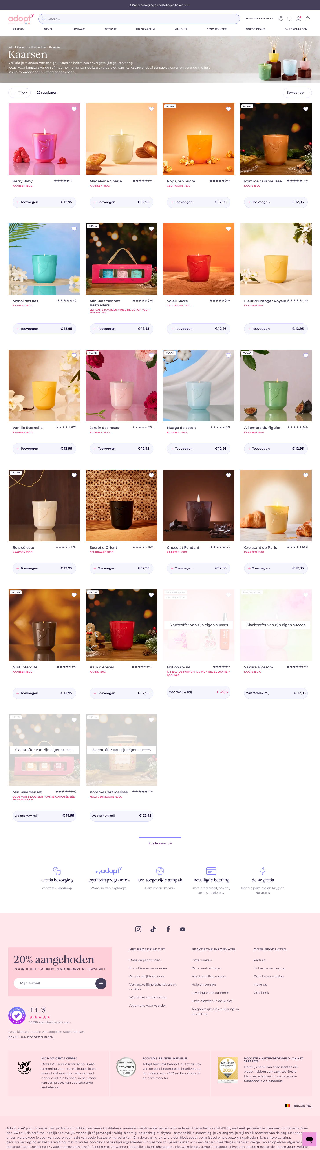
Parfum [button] (259, 960)
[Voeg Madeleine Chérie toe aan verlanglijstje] (151, 109)
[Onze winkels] (281, 19)
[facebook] (168, 929)
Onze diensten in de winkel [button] (212, 1001)
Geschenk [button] (261, 992)
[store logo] (21, 19)
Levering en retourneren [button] (210, 992)
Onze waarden (296, 29)
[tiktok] (153, 929)
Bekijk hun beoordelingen (31, 1037)
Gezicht (111, 29)
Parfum (19, 29)
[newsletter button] (100, 983)
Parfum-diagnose (259, 18)
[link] (298, 19)
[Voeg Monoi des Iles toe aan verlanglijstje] (74, 228)
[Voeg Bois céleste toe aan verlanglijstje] (74, 475)
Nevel (48, 29)
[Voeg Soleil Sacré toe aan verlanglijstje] (228, 228)
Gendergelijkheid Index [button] (147, 976)
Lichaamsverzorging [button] (269, 968)
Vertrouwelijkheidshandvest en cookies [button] (153, 987)
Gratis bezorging (57, 880)
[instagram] (138, 929)
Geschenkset (217, 29)
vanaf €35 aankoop (57, 888)
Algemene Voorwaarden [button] (147, 1005)
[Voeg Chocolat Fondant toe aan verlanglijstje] (228, 475)
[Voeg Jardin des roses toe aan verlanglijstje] (151, 355)
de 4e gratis (263, 880)
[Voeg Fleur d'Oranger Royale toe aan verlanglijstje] (306, 228)
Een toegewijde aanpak (159, 880)
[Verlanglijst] (289, 19)
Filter (22, 93)
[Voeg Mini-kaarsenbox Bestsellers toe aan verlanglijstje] (151, 228)
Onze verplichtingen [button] (145, 960)
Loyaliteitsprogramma (108, 880)
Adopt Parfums (18, 47)
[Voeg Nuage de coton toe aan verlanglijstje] (228, 355)
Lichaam (78, 29)
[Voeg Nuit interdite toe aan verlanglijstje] (74, 595)
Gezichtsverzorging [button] (269, 976)
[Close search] (245, 18)
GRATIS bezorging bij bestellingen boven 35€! (160, 5)
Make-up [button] (260, 984)
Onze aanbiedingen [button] (206, 968)
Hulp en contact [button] (204, 984)
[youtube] (182, 929)
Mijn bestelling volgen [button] (209, 976)
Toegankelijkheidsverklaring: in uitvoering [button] (215, 1011)
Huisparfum (145, 29)
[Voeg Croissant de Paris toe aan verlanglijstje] (306, 475)
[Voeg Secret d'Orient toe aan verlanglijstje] (151, 475)
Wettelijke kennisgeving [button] (147, 997)
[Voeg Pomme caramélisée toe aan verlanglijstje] (306, 109)
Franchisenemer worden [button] (148, 968)
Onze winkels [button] (202, 960)
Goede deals (255, 29)
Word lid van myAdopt (109, 888)
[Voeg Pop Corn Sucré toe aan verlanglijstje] (228, 109)
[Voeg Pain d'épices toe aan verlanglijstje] (151, 595)
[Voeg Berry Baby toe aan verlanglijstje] (74, 109)
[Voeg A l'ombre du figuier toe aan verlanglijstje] (306, 355)
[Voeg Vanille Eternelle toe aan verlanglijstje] (74, 355)
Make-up (180, 29)
